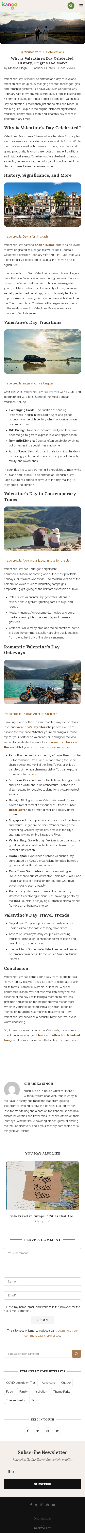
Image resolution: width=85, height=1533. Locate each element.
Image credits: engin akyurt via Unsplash (29, 383)
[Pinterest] (57, 1430)
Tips (34, 1400)
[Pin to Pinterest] (50, 1065)
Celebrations (55, 52)
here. (34, 774)
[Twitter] (38, 1430)
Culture (66, 1382)
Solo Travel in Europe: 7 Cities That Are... (42, 1216)
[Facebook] (28, 1430)
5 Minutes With (31, 52)
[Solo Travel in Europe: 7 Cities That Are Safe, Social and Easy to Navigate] (42, 1185)
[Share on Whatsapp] (69, 1065)
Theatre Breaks (15, 1400)
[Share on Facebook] (31, 1065)
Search (76, 1354)
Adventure (48, 1382)
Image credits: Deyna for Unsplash (26, 236)
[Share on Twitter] (41, 1065)
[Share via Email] (60, 1065)
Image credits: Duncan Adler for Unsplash (30, 713)
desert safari (18, 809)
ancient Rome (45, 244)
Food (9, 1391)
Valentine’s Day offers (31, 727)
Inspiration (40, 1391)
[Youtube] (53, 1505)
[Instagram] (48, 1430)
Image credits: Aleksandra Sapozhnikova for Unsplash (38, 560)
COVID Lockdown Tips (21, 1382)
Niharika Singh (17, 68)
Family (23, 1391)
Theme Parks (61, 1391)
